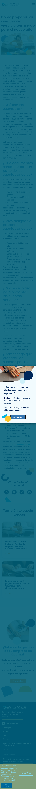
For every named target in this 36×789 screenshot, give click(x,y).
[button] (33, 368)
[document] (18, 394)
